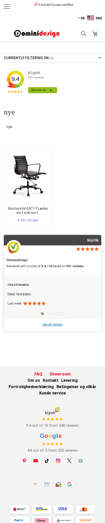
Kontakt (50, 380)
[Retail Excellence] (35, 484)
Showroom (60, 374)
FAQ (38, 374)
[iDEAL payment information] (20, 509)
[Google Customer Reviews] (69, 484)
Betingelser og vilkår (76, 386)
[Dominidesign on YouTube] (35, 460)
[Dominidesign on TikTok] (47, 460)
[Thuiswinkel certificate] (58, 484)
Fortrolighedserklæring (31, 386)
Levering (69, 380)
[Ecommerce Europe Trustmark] (47, 484)
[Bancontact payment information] (41, 509)
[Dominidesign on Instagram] (58, 460)
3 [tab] (52, 313)
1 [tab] (42, 313)
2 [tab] (47, 313)
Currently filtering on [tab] (26, 58)
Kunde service (52, 393)
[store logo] (36, 33)
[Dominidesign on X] (69, 460)
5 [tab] (62, 313)
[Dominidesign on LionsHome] (80, 460)
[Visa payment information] (63, 509)
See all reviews (53, 324)
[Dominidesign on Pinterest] (24, 460)
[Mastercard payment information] (85, 509)
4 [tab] (57, 313)
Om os (34, 380)
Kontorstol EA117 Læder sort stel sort (28, 211)
